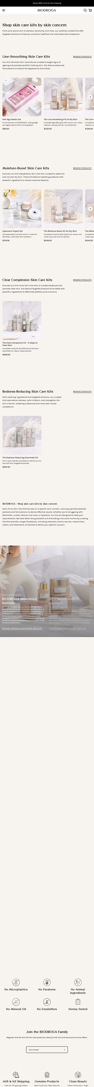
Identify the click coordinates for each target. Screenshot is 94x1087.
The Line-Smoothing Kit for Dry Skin (60, 119)
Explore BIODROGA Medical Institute (67, 628)
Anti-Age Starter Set (11, 119)
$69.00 (5, 129)
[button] (85, 10)
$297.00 (6, 467)
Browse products (82, 56)
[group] (47, 3)
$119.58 (5, 241)
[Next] (90, 97)
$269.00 (6, 355)
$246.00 (48, 241)
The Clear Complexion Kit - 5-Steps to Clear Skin (19, 344)
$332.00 (48, 129)
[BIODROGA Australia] (47, 10)
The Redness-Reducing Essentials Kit (20, 457)
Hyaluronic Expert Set (12, 231)
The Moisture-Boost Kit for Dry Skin (60, 231)
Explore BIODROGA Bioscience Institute (22, 628)
